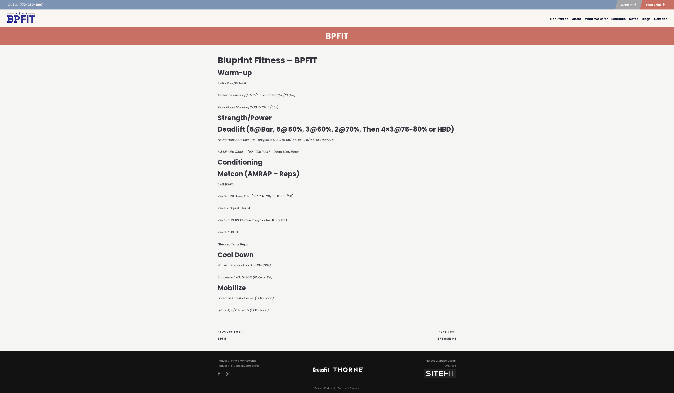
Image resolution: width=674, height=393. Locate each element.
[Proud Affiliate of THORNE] (348, 369)
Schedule (618, 19)
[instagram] (228, 374)
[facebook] (219, 374)
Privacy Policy (323, 388)
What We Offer (596, 19)
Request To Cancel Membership (239, 366)
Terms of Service (348, 388)
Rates (633, 19)
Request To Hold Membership (237, 360)
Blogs (646, 19)
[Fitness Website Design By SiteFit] (440, 373)
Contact (660, 19)
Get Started (559, 19)
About (577, 19)
